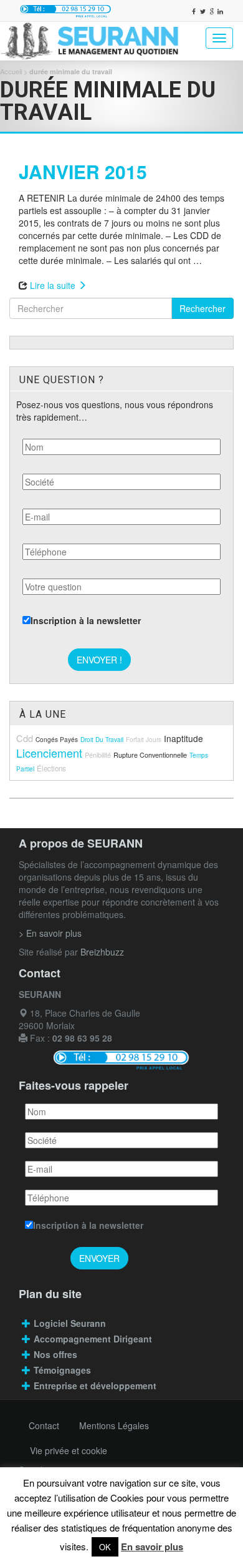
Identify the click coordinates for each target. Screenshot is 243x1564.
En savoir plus (152, 1546)
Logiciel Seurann (70, 1323)
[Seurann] (91, 41)
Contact (44, 1425)
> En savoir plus (50, 933)
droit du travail (101, 739)
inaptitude (183, 738)
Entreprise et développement (95, 1385)
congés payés (57, 739)
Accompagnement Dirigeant (94, 1338)
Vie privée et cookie (68, 1450)
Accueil (11, 71)
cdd (24, 738)
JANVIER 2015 (83, 171)
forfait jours (143, 739)
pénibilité (98, 755)
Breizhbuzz (102, 952)
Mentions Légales (114, 1425)
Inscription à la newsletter (86, 620)
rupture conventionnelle (150, 755)
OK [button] (105, 1547)
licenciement (49, 753)
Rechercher (202, 308)
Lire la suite (54, 285)
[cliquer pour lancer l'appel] (65, 10)
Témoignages (62, 1370)
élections (51, 768)
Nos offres (55, 1354)
